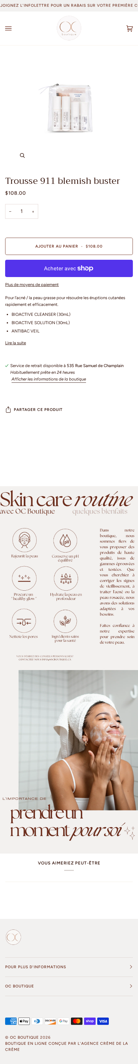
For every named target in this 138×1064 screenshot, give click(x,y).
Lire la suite (15, 342)
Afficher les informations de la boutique (49, 379)
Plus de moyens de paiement (32, 284)
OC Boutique (24, 1037)
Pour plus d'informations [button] (35, 967)
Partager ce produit (38, 409)
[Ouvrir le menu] (14, 28)
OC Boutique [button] (19, 986)
